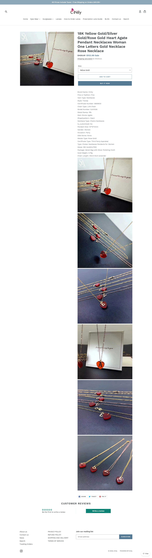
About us (23, 532)
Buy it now (105, 83)
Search (22, 541)
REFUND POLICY (54, 535)
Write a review (98, 511)
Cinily (115, 551)
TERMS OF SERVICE (56, 541)
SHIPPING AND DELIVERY (58, 538)
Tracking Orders (26, 544)
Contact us (24, 535)
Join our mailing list (84, 531)
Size (79, 66)
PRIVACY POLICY (54, 532)
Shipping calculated (85, 59)
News (22, 538)
